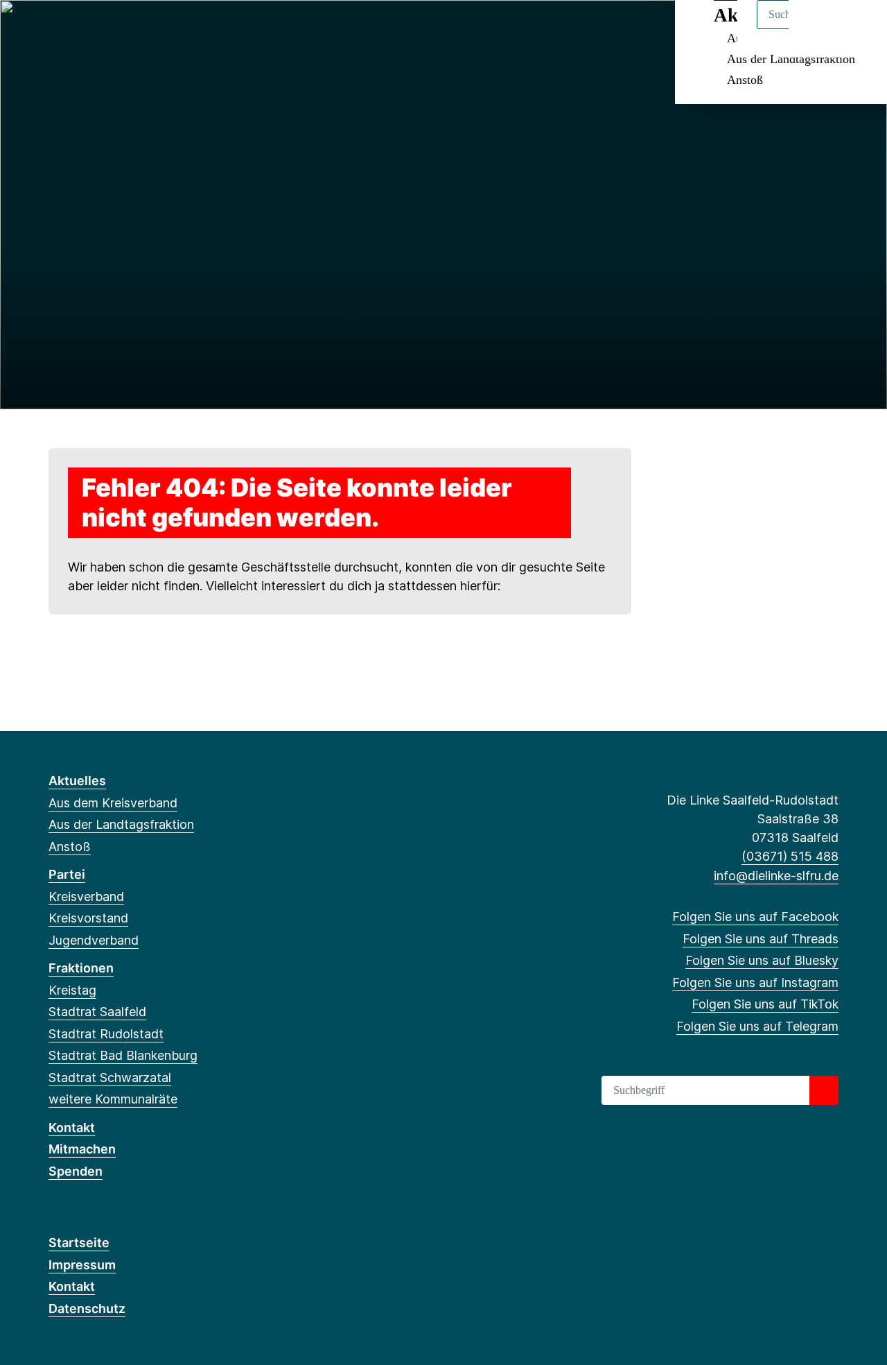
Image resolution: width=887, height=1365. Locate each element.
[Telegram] (169, 29)
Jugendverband (94, 940)
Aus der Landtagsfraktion (791, 59)
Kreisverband (86, 896)
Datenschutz (87, 1308)
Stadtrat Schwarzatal (110, 1077)
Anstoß (745, 80)
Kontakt (72, 1127)
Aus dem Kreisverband (113, 803)
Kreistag (72, 990)
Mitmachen (82, 1149)
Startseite (79, 1242)
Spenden (76, 1171)
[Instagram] (124, 29)
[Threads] (78, 29)
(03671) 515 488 (789, 856)
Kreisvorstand (88, 918)
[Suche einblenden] (817, 28)
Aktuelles (77, 780)
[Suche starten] (823, 1090)
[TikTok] (147, 29)
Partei (67, 874)
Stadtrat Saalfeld (97, 1011)
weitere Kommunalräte (113, 1099)
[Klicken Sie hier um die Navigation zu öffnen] (858, 28)
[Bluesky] (101, 29)
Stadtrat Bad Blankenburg (123, 1055)
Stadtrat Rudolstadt (106, 1034)
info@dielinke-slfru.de (776, 875)
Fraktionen (81, 968)
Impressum (82, 1264)
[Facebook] (56, 29)
